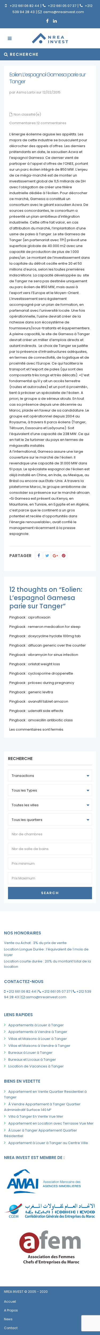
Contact (11, 1328)
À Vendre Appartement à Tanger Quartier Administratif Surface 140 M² (42, 1107)
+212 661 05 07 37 (62, 5)
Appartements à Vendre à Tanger (37, 1031)
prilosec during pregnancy (51, 682)
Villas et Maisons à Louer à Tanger (37, 1038)
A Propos (11, 1310)
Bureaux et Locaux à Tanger (32, 1059)
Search (50, 892)
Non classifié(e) (27, 114)
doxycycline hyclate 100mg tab (54, 636)
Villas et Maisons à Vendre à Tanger (39, 1045)
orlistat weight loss (44, 664)
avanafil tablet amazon (48, 701)
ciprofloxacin (39, 617)
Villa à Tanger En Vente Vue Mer (35, 1116)
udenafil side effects (45, 710)
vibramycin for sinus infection (53, 654)
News (8, 1319)
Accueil (10, 1301)
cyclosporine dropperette (50, 673)
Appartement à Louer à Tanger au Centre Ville (48, 1142)
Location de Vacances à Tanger (36, 1066)
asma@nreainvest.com (63, 11)
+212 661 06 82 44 (24, 5)
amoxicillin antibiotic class (50, 720)
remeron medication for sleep (54, 626)
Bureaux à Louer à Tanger (30, 1052)
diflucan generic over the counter (57, 645)
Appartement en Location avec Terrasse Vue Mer (51, 1123)
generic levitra (40, 692)
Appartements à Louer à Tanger (36, 1025)
